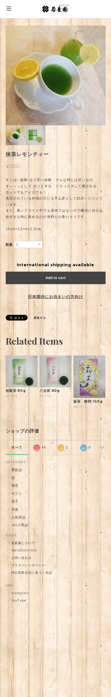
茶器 (15, 509)
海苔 (15, 485)
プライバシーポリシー (28, 565)
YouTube (18, 600)
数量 (9, 245)
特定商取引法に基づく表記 (31, 573)
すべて (16, 448)
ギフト (16, 493)
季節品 (16, 470)
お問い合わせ (21, 558)
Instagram (20, 593)
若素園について (23, 543)
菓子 (15, 501)
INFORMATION (24, 550)
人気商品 (18, 517)
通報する (40, 318)
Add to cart (56, 278)
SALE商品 (20, 525)
